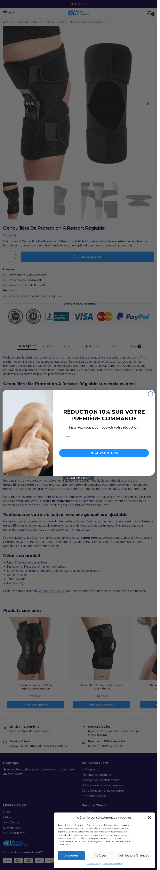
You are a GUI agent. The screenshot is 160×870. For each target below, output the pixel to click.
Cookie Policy (94, 863)
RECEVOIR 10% (104, 453)
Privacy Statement (112, 863)
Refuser (100, 855)
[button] (149, 818)
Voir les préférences (133, 855)
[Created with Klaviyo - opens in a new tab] (78, 478)
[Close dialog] (150, 394)
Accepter (71, 855)
